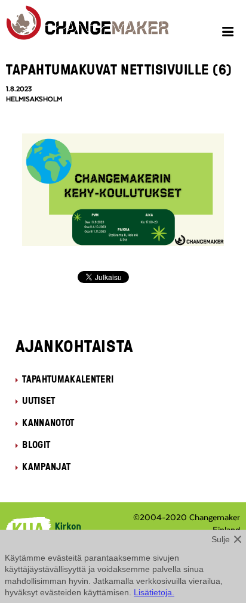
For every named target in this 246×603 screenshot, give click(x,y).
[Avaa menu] (229, 33)
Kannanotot (48, 422)
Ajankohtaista (74, 346)
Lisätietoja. (154, 592)
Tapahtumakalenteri (67, 379)
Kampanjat (46, 466)
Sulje (220, 539)
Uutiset (38, 400)
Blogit (36, 444)
